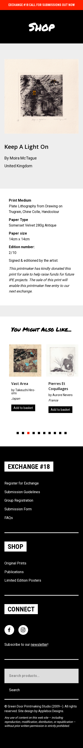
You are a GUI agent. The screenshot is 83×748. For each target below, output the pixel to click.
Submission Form (18, 509)
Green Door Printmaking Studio (30, 706)
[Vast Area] (23, 379)
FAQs (8, 518)
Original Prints (15, 563)
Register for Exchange (21, 483)
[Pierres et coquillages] (60, 380)
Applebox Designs (50, 711)
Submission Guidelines (22, 492)
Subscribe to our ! (26, 644)
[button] (17, 433)
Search (14, 690)
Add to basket (21, 408)
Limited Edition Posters (22, 580)
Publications (14, 572)
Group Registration (18, 500)
